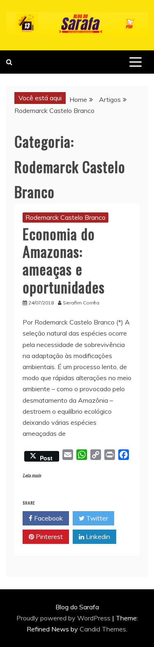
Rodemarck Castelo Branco (65, 217)
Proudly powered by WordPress (64, 618)
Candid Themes (103, 629)
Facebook (47, 518)
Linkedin (97, 536)
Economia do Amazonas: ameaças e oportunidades (64, 260)
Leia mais (32, 476)
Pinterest (48, 536)
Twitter (96, 518)
